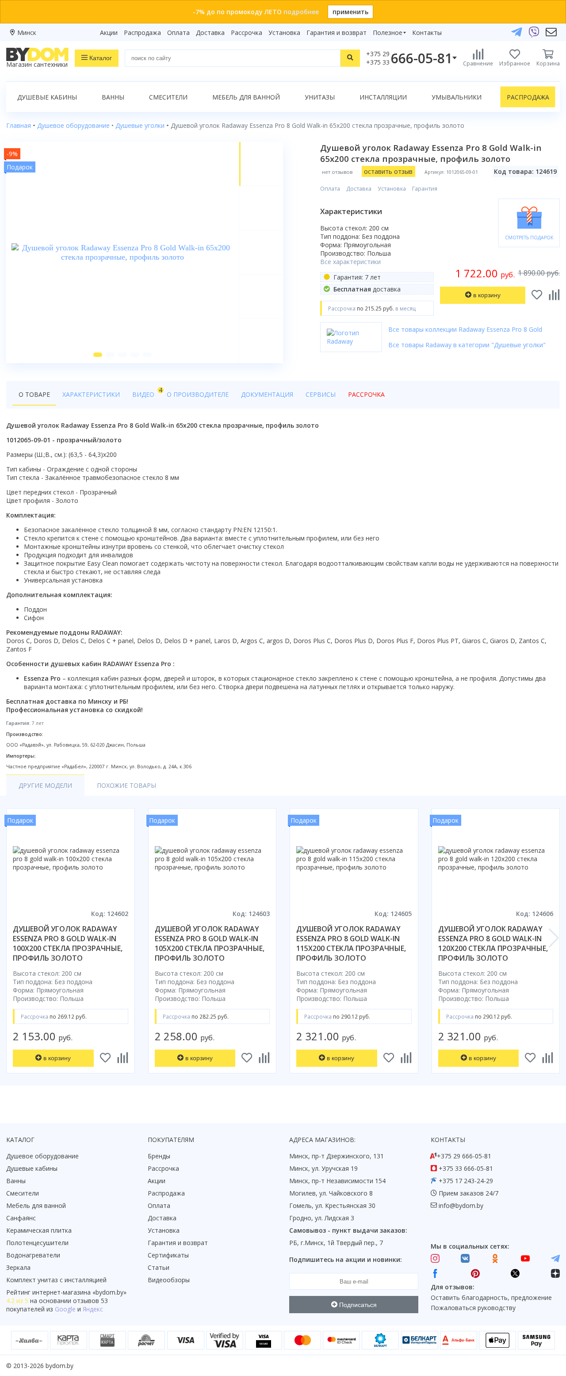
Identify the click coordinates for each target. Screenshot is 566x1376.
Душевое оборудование (42, 1156)
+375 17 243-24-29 (466, 1181)
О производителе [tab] (198, 394)
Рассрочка (246, 32)
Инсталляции (383, 97)
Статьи (158, 1267)
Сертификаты (168, 1255)
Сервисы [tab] (321, 394)
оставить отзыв (388, 171)
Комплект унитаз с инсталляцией (56, 1280)
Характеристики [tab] (91, 394)
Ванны (113, 97)
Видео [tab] (146, 392)
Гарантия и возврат (336, 32)
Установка (284, 32)
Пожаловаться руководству (473, 1307)
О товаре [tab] (34, 394)
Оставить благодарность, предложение (491, 1297)
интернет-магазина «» (79, 1292)
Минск (26, 32)
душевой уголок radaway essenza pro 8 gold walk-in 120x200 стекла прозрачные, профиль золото (493, 943)
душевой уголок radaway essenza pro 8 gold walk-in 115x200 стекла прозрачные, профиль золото (351, 943)
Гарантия (424, 188)
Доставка (210, 32)
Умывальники (457, 97)
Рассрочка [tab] (366, 394)
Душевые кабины (47, 97)
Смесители (168, 97)
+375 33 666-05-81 (466, 1168)
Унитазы (320, 97)
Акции (109, 32)
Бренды (159, 1156)
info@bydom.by (461, 1205)
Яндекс (93, 1309)
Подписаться (357, 1304)
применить (350, 12)
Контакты (427, 32)
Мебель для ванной (246, 97)
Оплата (178, 32)
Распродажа (142, 32)
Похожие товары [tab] (126, 785)
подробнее (301, 12)
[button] (97, 355)
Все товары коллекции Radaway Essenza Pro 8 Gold (465, 329)
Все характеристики (350, 261)
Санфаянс (21, 1218)
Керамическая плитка (39, 1230)
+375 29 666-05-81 (464, 1156)
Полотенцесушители (37, 1242)
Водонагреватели (33, 1255)
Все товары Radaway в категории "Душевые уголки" (467, 345)
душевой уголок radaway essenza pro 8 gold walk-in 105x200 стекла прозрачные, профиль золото (209, 943)
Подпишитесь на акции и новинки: (345, 1259)
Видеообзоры (169, 1280)
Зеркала (18, 1267)
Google (65, 1309)
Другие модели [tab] (45, 785)
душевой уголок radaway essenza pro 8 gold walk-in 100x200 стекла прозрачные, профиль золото (67, 943)
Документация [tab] (267, 394)
